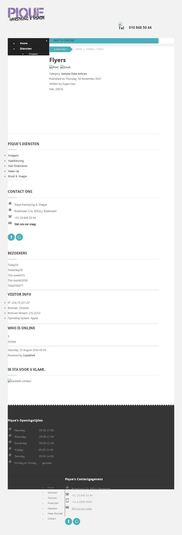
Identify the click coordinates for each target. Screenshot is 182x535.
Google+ (19, 237)
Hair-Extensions (17, 166)
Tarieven (52, 498)
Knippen (13, 155)
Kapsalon (52, 508)
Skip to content (64, 40)
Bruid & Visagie (17, 176)
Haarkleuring (16, 161)
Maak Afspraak (55, 513)
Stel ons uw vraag (82, 508)
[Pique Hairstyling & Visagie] (27, 15)
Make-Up (13, 171)
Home (79, 49)
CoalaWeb (29, 355)
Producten (53, 503)
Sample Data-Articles (74, 74)
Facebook (11, 237)
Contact (90, 49)
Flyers (57, 60)
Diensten (52, 492)
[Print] (54, 67)
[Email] (66, 67)
